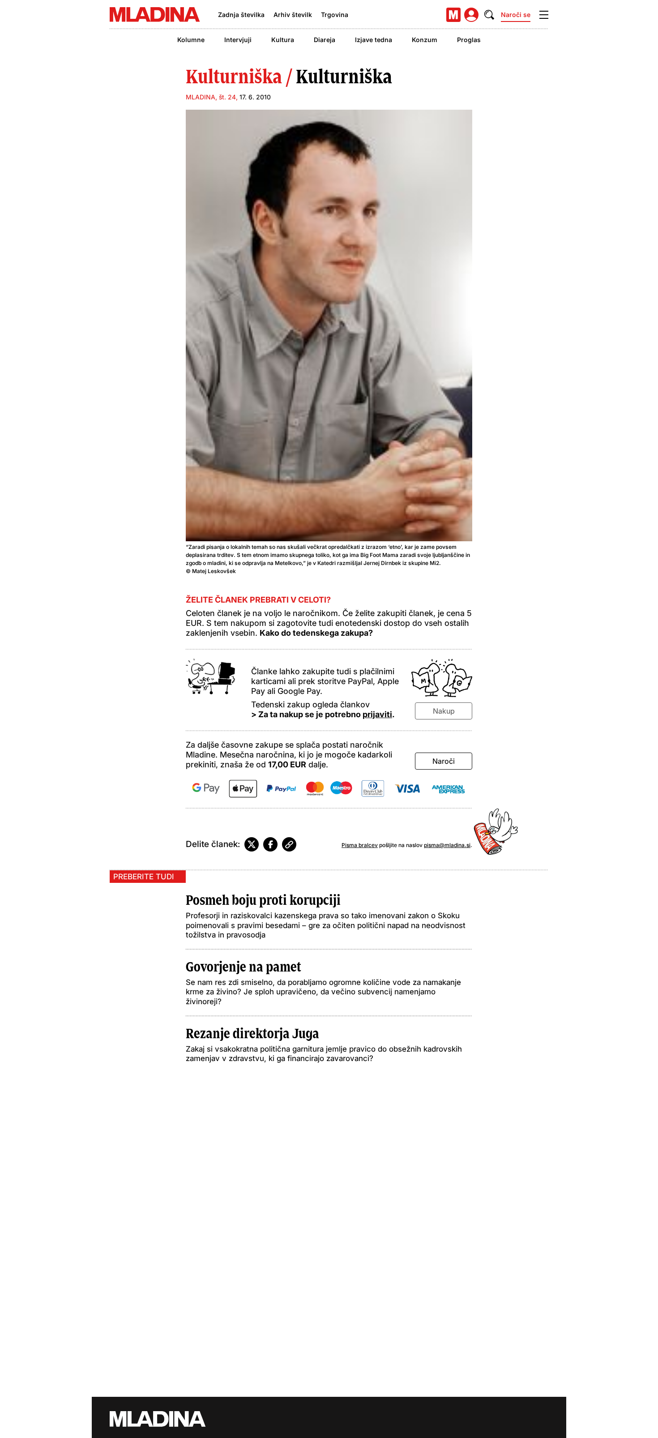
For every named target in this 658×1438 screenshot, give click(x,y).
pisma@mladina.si (447, 845)
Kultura (282, 39)
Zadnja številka (241, 14)
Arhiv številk (292, 14)
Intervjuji (238, 39)
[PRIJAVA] (471, 15)
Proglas (469, 39)
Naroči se (515, 14)
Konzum (424, 39)
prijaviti (377, 714)
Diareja (324, 39)
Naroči (443, 761)
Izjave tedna (373, 39)
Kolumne (191, 39)
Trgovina (334, 14)
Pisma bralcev (360, 845)
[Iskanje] (489, 15)
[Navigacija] (543, 14)
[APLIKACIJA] (453, 15)
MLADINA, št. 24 (211, 97)
